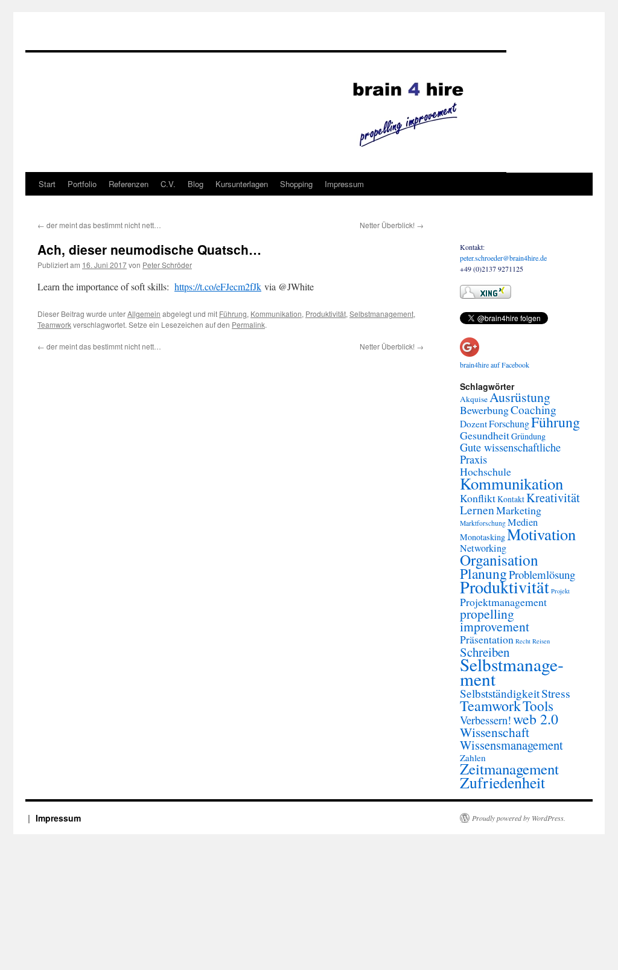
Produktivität (325, 313)
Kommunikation (276, 313)
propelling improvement (494, 620)
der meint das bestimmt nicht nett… (99, 225)
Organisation (499, 559)
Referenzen (128, 184)
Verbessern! (485, 719)
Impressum (344, 184)
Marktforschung (483, 523)
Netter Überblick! (392, 225)
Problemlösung (542, 574)
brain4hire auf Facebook (494, 364)
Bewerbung (484, 410)
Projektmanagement (503, 602)
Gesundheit (484, 435)
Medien (523, 522)
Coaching (533, 409)
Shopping (296, 184)
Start (47, 184)
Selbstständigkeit (500, 693)
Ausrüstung (519, 397)
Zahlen (473, 757)
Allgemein (144, 313)
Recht (522, 641)
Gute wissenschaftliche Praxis (510, 453)
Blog (195, 184)
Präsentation (487, 639)
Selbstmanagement (381, 313)
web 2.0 (535, 719)
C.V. (168, 184)
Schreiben (484, 651)
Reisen (541, 641)
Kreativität (553, 497)
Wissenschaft (494, 732)
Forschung (509, 423)
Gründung (528, 436)
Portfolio (82, 184)
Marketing (518, 510)
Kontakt (510, 499)
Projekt (560, 591)
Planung (483, 573)
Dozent (473, 424)
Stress (555, 693)
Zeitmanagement (509, 769)
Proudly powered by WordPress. (518, 818)
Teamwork (54, 324)
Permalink (248, 324)
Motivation (541, 533)
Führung (233, 313)
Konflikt (477, 498)
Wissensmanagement (511, 744)
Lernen (477, 510)
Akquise (474, 399)
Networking (483, 548)
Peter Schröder (167, 265)
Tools (538, 705)
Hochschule (485, 471)
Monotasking (482, 537)
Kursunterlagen (241, 184)
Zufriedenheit (502, 782)
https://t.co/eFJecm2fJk (217, 286)
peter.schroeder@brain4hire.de (503, 258)
